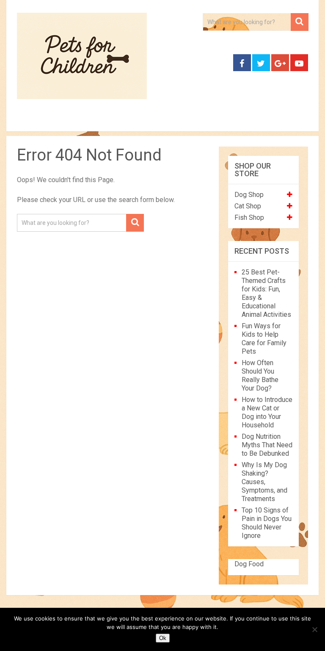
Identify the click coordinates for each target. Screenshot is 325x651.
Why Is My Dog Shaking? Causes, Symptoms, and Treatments (264, 482)
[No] (314, 629)
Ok (162, 638)
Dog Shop (249, 195)
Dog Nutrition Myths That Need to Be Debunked (267, 444)
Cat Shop (247, 206)
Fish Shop (249, 217)
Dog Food (249, 564)
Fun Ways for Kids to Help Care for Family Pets (264, 338)
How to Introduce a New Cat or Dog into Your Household (267, 412)
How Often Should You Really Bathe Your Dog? (260, 375)
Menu (21, 121)
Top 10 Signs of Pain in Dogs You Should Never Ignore (267, 523)
